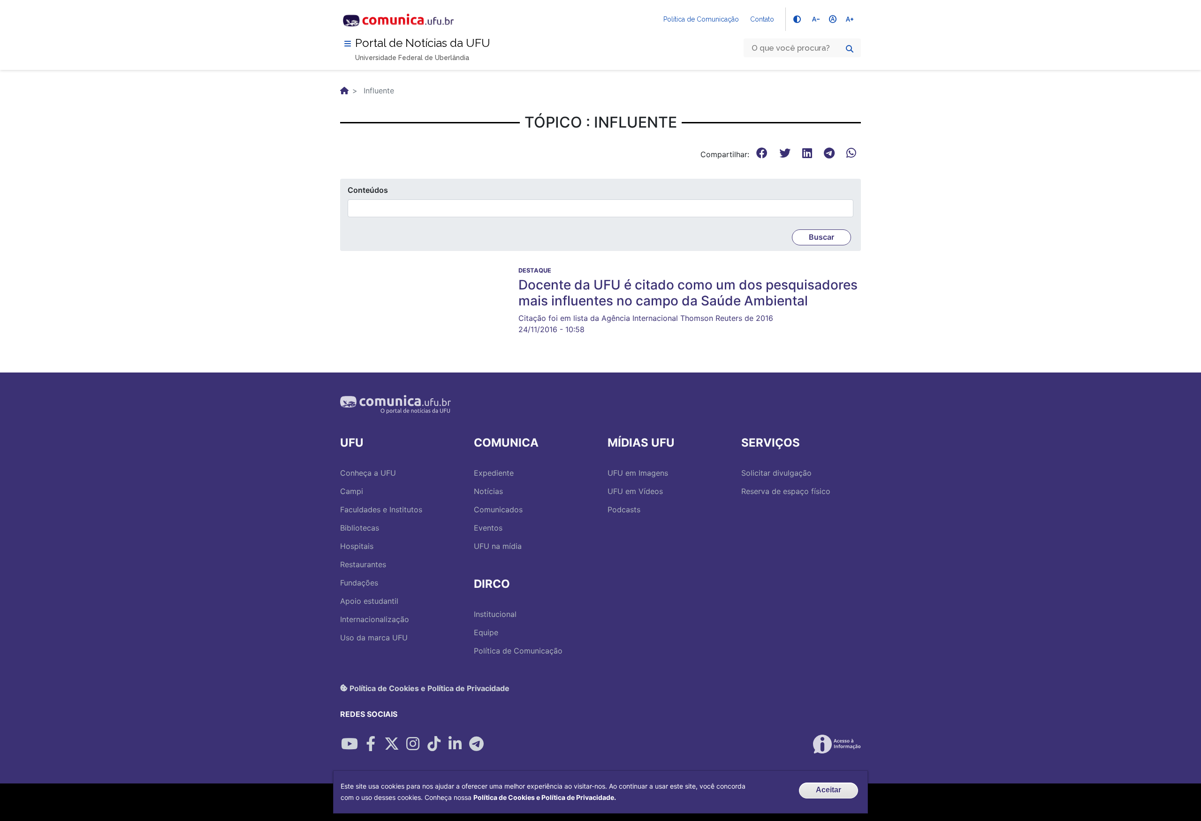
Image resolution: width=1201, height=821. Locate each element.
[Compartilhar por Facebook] (370, 744)
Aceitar (828, 790)
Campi (351, 491)
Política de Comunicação (701, 19)
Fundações (359, 582)
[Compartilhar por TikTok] (434, 744)
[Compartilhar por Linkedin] (455, 744)
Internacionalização (374, 619)
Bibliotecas (359, 527)
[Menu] (347, 43)
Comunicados (498, 509)
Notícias (488, 491)
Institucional (495, 614)
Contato (762, 19)
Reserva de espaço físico (785, 491)
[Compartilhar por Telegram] (476, 744)
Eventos (488, 527)
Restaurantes (363, 564)
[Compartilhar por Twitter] (391, 744)
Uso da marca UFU (374, 637)
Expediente (494, 473)
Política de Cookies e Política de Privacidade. (544, 797)
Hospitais (356, 546)
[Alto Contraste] (797, 19)
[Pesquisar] (849, 48)
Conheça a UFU (368, 473)
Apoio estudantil (369, 601)
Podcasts (624, 509)
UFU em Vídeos (635, 491)
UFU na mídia (498, 546)
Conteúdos (368, 190)
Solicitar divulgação (776, 473)
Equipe (486, 632)
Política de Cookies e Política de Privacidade (428, 687)
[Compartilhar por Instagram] (412, 744)
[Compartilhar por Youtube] (349, 744)
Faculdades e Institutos (381, 509)
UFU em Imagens (638, 473)
